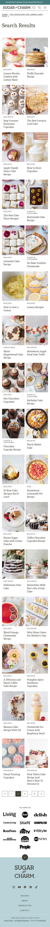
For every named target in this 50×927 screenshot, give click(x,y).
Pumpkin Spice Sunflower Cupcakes (35, 682)
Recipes (25, 896)
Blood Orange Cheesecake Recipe (11, 635)
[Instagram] (14, 887)
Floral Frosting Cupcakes (12, 776)
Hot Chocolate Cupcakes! (11, 400)
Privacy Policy (8, 920)
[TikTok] (36, 887)
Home (5, 14)
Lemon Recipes (35, 307)
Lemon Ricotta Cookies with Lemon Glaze (12, 76)
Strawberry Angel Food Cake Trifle (36, 353)
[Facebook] (25, 887)
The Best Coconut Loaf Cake (36, 122)
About (25, 901)
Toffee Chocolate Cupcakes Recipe (36, 539)
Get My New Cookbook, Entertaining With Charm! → (25, 2)
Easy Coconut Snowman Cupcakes (11, 124)
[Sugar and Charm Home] (17, 7)
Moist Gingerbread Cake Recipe (13, 354)
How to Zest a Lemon (11, 309)
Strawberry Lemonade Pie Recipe (34, 493)
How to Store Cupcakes (34, 169)
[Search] (39, 7)
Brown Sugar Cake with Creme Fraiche (13, 541)
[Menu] (45, 7)
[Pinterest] (30, 887)
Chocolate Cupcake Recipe (12, 448)
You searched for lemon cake (26, 14)
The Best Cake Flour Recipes (11, 217)
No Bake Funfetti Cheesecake (36, 264)
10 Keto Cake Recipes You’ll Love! (11, 493)
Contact (25, 910)
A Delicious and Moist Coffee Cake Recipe (12, 682)
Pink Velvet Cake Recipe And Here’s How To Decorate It (36, 779)
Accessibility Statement (21, 920)
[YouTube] (19, 887)
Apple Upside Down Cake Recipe (11, 171)
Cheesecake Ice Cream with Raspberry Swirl (36, 730)
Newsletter (25, 905)
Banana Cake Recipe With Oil (12, 728)
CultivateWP (42, 920)
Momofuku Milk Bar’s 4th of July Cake (36, 588)
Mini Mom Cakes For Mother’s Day (36, 634)
